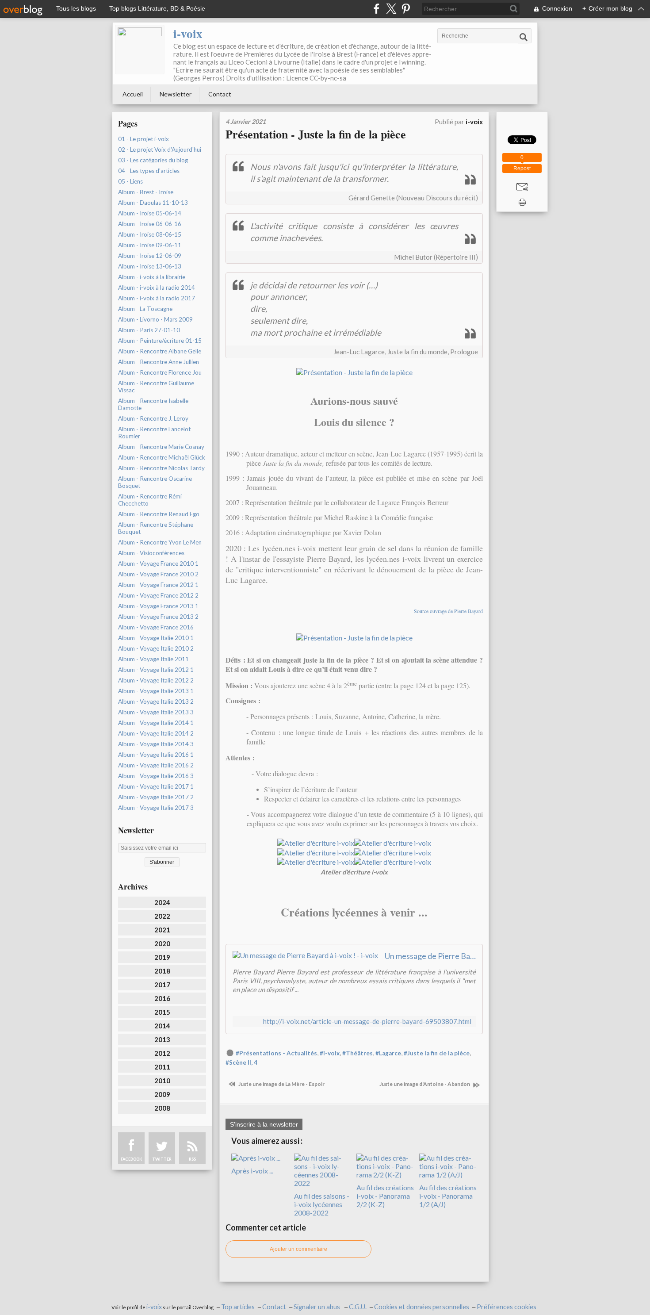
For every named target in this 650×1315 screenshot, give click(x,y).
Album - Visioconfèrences (151, 552)
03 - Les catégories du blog (153, 160)
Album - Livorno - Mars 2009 (155, 319)
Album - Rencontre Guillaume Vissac (156, 387)
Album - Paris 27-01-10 (149, 330)
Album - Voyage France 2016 (156, 627)
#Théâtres (357, 1053)
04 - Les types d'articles (149, 170)
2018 (162, 971)
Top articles (238, 1307)
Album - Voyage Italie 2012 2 (156, 680)
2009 (162, 1094)
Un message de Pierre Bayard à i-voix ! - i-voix (430, 956)
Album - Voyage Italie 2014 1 (156, 722)
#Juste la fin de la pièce (437, 1053)
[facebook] (376, 9)
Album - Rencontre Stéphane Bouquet (155, 528)
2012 (162, 1053)
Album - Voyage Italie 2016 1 (156, 754)
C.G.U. (358, 1307)
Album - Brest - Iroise (145, 192)
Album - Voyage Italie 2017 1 (156, 786)
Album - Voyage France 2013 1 (158, 606)
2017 (162, 985)
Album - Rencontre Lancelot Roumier (154, 433)
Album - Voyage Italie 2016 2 (156, 765)
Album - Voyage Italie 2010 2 (156, 648)
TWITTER (162, 1159)
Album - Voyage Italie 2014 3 (156, 744)
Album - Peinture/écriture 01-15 (160, 340)
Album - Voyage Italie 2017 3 (156, 807)
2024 (162, 902)
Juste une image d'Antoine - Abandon (425, 1084)
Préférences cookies (506, 1307)
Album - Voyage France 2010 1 (158, 563)
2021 (162, 930)
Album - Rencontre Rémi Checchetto (150, 500)
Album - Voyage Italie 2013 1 (156, 690)
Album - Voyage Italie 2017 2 (156, 797)
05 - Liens (130, 181)
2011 (162, 1067)
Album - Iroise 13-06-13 (149, 266)
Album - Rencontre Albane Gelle (159, 351)
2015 (162, 1012)
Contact (219, 94)
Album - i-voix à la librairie (151, 276)
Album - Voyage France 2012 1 (158, 584)
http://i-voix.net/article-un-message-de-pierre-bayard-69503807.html (367, 1021)
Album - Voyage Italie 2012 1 (156, 669)
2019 (162, 957)
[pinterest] (405, 9)
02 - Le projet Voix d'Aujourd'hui (159, 149)
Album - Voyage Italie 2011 (153, 659)
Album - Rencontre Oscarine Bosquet (155, 482)
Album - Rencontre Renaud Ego (158, 514)
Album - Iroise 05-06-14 (149, 213)
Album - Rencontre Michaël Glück (161, 457)
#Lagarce (388, 1053)
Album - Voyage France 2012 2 (158, 595)
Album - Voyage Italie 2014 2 (156, 733)
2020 (162, 943)
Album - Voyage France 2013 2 (158, 616)
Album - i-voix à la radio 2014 (156, 287)
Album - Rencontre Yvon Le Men (160, 542)
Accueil (132, 94)
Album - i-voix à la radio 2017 (156, 298)
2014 (162, 1026)
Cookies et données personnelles (421, 1307)
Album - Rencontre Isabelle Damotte (153, 404)
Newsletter (175, 94)
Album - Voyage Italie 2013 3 (156, 712)
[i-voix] (139, 49)
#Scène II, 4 (241, 1062)
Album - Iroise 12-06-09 (149, 255)
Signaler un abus (317, 1307)
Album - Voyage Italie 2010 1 (156, 637)
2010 (162, 1081)
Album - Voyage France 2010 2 (158, 574)
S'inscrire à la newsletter (264, 1124)
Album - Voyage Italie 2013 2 (156, 701)
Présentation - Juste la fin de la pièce (316, 134)
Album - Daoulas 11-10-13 (153, 202)
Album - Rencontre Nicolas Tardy (161, 468)
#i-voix (330, 1053)
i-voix (188, 33)
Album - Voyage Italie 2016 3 (156, 775)
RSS (192, 1159)
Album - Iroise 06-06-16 (149, 223)
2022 (162, 916)
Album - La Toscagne (145, 308)
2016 (162, 998)
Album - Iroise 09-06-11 (149, 245)
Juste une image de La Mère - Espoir (281, 1084)
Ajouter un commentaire (298, 1249)
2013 (162, 1039)
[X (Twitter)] (391, 9)
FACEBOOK (131, 1159)
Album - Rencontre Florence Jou (160, 372)
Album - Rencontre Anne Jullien (158, 361)
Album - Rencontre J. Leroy (153, 418)
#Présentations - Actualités (276, 1053)
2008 (162, 1108)
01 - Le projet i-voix (143, 138)
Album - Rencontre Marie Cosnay (161, 446)
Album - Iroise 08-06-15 (149, 234)
